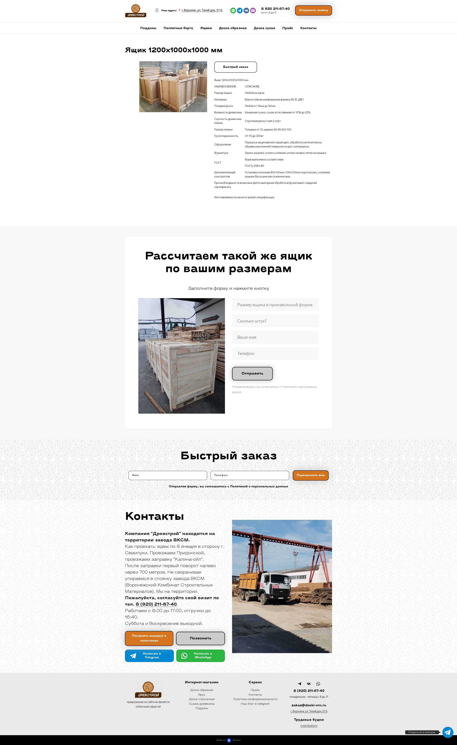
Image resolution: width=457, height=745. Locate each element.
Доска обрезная (233, 28)
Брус (201, 695)
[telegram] (240, 10)
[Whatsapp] (318, 683)
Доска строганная (202, 699)
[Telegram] (447, 732)
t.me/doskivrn (308, 725)
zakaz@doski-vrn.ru (309, 705)
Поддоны (148, 28)
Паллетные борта (178, 28)
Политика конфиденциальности (255, 699)
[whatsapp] (233, 10)
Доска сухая (264, 28)
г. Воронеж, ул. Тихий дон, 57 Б (202, 10)
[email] (253, 10)
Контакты (308, 28)
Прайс (287, 28)
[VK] (309, 683)
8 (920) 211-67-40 (308, 691)
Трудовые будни (309, 720)
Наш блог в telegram (255, 704)
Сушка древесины (202, 704)
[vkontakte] (246, 10)
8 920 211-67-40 (275, 9)
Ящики (206, 28)
